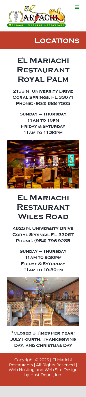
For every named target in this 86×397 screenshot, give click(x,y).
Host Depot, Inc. (46, 374)
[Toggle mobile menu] (77, 7)
